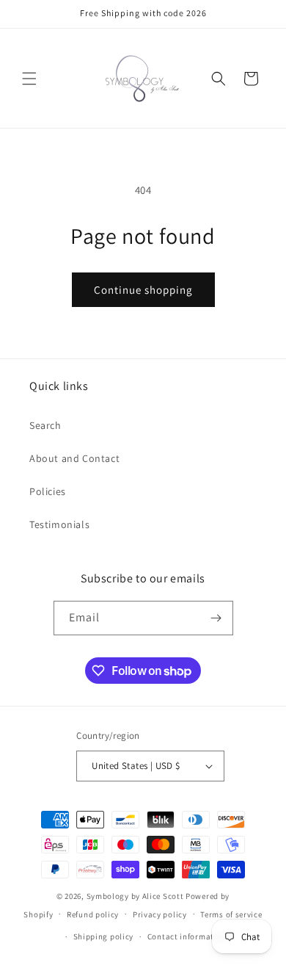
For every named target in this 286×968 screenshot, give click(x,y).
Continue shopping (143, 290)
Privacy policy (160, 914)
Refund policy (93, 914)
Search (45, 425)
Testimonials (59, 524)
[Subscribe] (216, 618)
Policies (47, 491)
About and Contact (74, 458)
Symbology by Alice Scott (135, 896)
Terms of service (231, 914)
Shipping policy (103, 936)
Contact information (187, 936)
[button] (29, 78)
